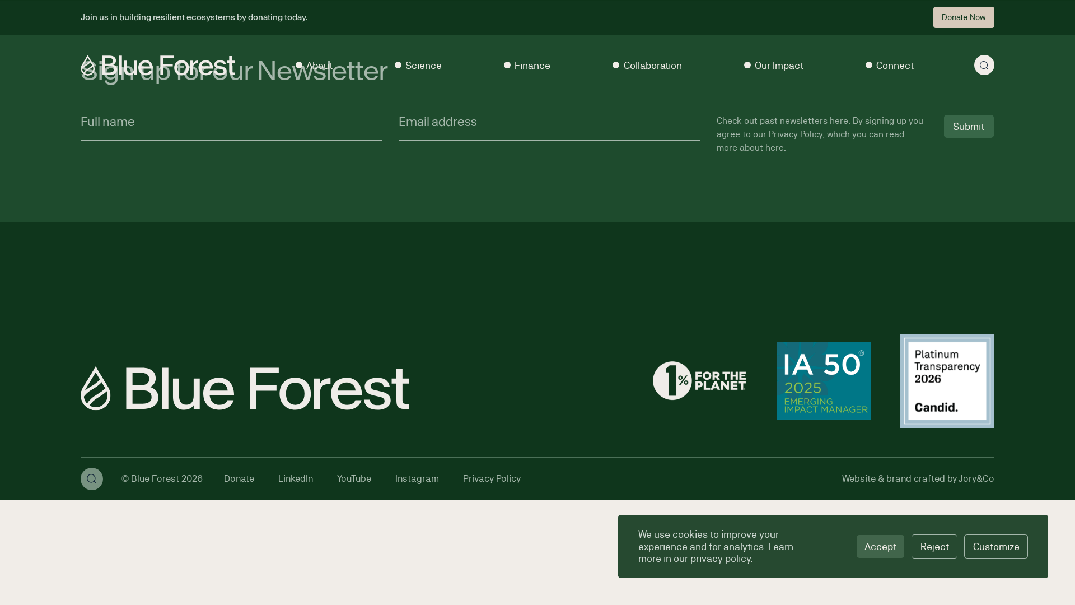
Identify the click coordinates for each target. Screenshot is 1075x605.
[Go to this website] (699, 382)
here (839, 120)
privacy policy (720, 558)
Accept (880, 546)
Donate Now (964, 17)
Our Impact (779, 65)
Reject (934, 546)
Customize (996, 546)
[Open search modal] (984, 65)
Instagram (417, 478)
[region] (833, 546)
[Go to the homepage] (158, 65)
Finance (532, 65)
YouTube (354, 478)
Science (423, 65)
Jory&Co (976, 478)
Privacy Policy (492, 478)
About (319, 65)
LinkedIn (295, 478)
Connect (895, 65)
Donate (239, 478)
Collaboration (652, 65)
